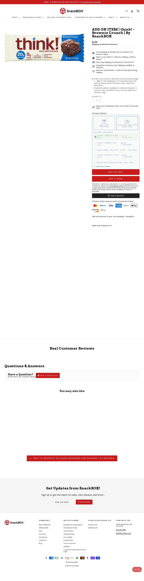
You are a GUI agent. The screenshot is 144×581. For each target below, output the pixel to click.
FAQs (41, 531)
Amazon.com (92, 525)
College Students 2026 (59, 17)
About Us (125, 17)
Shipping (95, 44)
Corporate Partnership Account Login (75, 551)
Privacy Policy (68, 540)
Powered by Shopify (72, 566)
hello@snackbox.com (123, 533)
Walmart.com (92, 528)
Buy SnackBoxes (45, 525)
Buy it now (116, 179)
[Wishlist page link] (127, 11)
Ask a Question (49, 375)
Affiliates (67, 546)
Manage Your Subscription (73, 525)
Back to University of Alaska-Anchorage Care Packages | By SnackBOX (73, 458)
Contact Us (43, 540)
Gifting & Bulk (43, 528)
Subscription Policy (70, 528)
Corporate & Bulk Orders (89, 17)
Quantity (97, 97)
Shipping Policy (69, 534)
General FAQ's (69, 531)
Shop (15, 17)
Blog (40, 543)
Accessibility (68, 537)
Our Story (42, 534)
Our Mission (43, 537)
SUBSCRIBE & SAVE (32, 17)
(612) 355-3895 (121, 530)
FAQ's (112, 17)
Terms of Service (70, 543)
